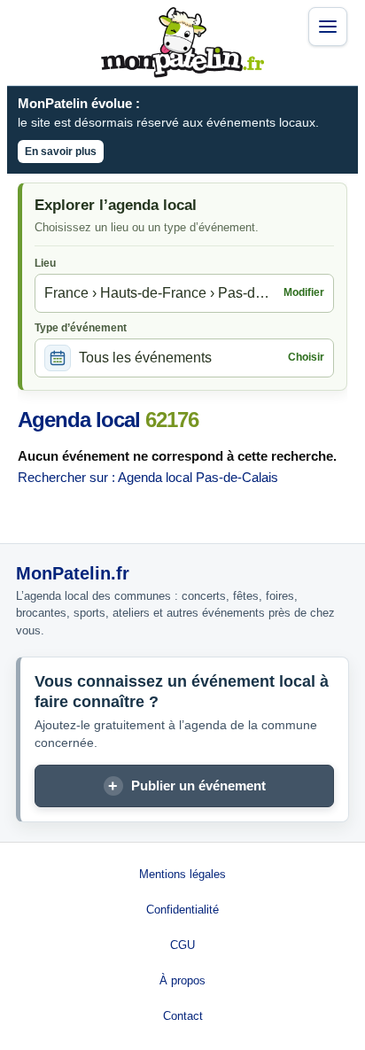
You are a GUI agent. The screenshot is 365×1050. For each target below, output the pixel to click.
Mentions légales (182, 874)
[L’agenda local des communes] (182, 42)
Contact (183, 1016)
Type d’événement (81, 328)
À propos (182, 980)
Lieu (45, 263)
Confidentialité (182, 909)
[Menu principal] (327, 26)
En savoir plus (61, 151)
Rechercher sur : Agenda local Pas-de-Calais (148, 477)
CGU (182, 945)
